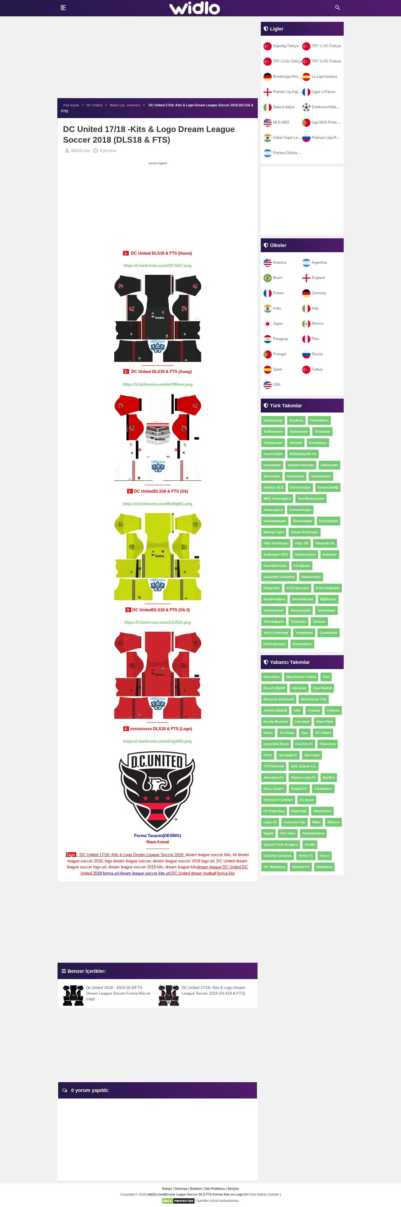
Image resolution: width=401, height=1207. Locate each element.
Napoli (268, 833)
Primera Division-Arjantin (292, 153)
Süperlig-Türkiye (286, 46)
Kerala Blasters (276, 722)
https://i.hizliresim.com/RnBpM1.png (157, 503)
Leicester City (295, 822)
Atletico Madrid (275, 710)
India (277, 308)
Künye (167, 1189)
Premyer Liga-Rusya (328, 138)
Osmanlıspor (321, 476)
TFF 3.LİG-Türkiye (326, 61)
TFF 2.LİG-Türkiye (287, 61)
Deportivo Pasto (276, 744)
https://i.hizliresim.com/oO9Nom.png (158, 384)
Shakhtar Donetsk (278, 856)
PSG (326, 677)
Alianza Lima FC (303, 777)
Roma (268, 733)
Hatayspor (272, 588)
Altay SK (302, 543)
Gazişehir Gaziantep (279, 577)
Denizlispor (272, 465)
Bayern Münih (274, 688)
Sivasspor (322, 432)
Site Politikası (214, 1189)
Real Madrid (322, 688)
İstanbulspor (302, 644)
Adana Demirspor (304, 532)
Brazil (277, 278)
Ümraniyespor (275, 644)
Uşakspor (298, 622)
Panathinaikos (313, 833)
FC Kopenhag (274, 811)
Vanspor (319, 622)
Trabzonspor (273, 432)
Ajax (304, 733)
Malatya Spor (274, 532)
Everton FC (304, 744)
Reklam (196, 1189)
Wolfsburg (324, 867)
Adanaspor (329, 465)
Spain (277, 369)
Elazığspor (302, 566)
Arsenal (314, 710)
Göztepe (295, 443)
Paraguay (280, 339)
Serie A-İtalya (283, 107)
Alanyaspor (299, 432)
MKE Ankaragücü (277, 499)
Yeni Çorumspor (276, 633)
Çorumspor (328, 633)
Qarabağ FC (288, 755)
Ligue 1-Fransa (323, 92)
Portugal (279, 354)
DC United (323, 733)
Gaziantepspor (275, 521)
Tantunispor (326, 610)
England (318, 278)
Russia (317, 354)
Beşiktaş (296, 420)
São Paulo (312, 755)
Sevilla (310, 845)
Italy (315, 308)
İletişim (233, 1189)
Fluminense (322, 811)
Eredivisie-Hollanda (327, 107)
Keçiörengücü (274, 599)
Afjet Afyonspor (276, 543)
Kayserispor (273, 454)
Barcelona (272, 677)
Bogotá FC (299, 789)
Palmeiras (328, 744)
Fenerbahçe (319, 420)
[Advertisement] (157, 60)
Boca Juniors (274, 789)
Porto (268, 755)
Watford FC (301, 867)
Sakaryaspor (274, 610)
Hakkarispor (311, 577)
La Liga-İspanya (324, 76)
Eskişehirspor (300, 510)
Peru (315, 339)
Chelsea (333, 710)
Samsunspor (300, 610)
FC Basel (307, 800)
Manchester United (301, 677)
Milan (316, 822)
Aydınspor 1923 (276, 554)
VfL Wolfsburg (274, 867)
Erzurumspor (300, 487)
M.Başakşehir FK (303, 454)
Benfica (329, 777)
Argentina (319, 262)
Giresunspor (302, 521)
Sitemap (181, 1189)
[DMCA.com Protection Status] (178, 1201)
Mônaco (333, 822)
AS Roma (287, 733)
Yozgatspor (304, 633)
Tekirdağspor (274, 622)
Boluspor (330, 554)
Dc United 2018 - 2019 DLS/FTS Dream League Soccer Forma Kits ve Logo (118, 993)
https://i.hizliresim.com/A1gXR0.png (157, 741)
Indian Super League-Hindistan (297, 138)
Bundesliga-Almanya (289, 76)
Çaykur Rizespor (301, 465)
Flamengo (299, 811)
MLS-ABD (281, 122)
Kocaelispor (328, 521)
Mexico (317, 323)
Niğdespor (328, 599)
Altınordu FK (325, 543)
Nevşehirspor (302, 599)
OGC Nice (287, 833)
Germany (319, 293)
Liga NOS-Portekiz (326, 122)
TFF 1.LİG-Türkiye (326, 46)
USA (276, 385)
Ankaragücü (273, 510)
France (278, 293)
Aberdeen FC (274, 777)
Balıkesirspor (305, 554)
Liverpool (302, 722)
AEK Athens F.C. (303, 766)
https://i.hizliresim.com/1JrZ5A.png (157, 622)
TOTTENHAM (274, 766)
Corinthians (323, 789)
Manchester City (314, 699)
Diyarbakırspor (275, 566)
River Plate (324, 722)
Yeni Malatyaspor (311, 499)
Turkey (317, 369)
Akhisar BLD (273, 487)
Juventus (299, 688)
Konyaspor (295, 476)
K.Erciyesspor (298, 588)
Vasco (325, 856)
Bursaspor (272, 476)
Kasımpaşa (318, 443)
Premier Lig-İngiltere (289, 92)
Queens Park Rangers (281, 845)
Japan (278, 323)
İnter (297, 710)
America (279, 262)
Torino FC (305, 856)
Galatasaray (273, 420)
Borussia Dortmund (279, 699)
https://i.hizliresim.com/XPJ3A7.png (157, 265)
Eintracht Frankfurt (278, 800)
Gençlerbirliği (328, 487)
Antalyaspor (273, 443)
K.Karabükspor (328, 588)
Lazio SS (270, 822)
